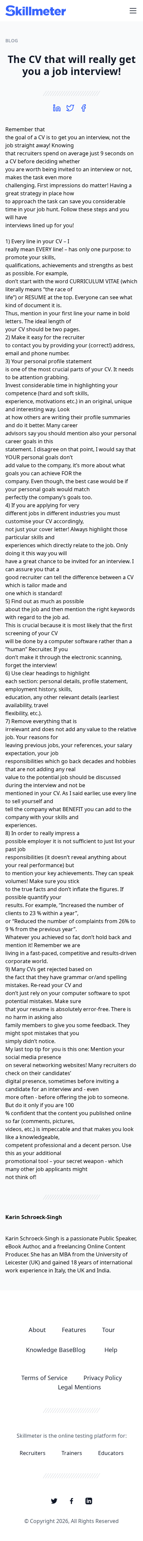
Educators (111, 1453)
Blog (11, 40)
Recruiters (33, 1453)
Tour (108, 1330)
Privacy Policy (102, 1378)
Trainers (72, 1453)
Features (74, 1330)
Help (110, 1350)
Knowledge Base (49, 1350)
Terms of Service (44, 1378)
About (37, 1330)
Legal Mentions (79, 1387)
